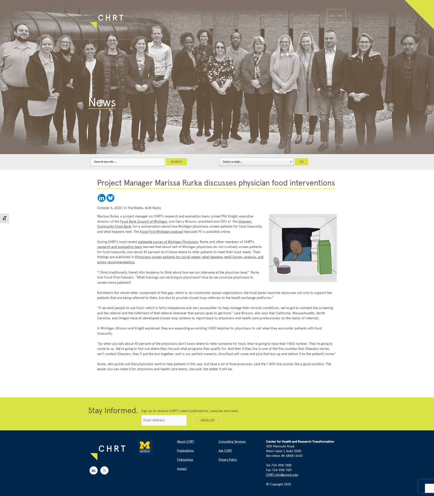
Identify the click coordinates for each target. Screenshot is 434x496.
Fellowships (311, 15)
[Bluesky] (110, 198)
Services (265, 15)
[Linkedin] (102, 198)
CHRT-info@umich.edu (282, 475)
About (246, 15)
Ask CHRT (336, 16)
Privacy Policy (228, 459)
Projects (286, 15)
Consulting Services (232, 441)
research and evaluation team (119, 247)
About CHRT (185, 441)
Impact (182, 468)
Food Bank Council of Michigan (143, 221)
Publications (185, 450)
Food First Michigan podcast (161, 232)
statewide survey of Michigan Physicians (168, 242)
